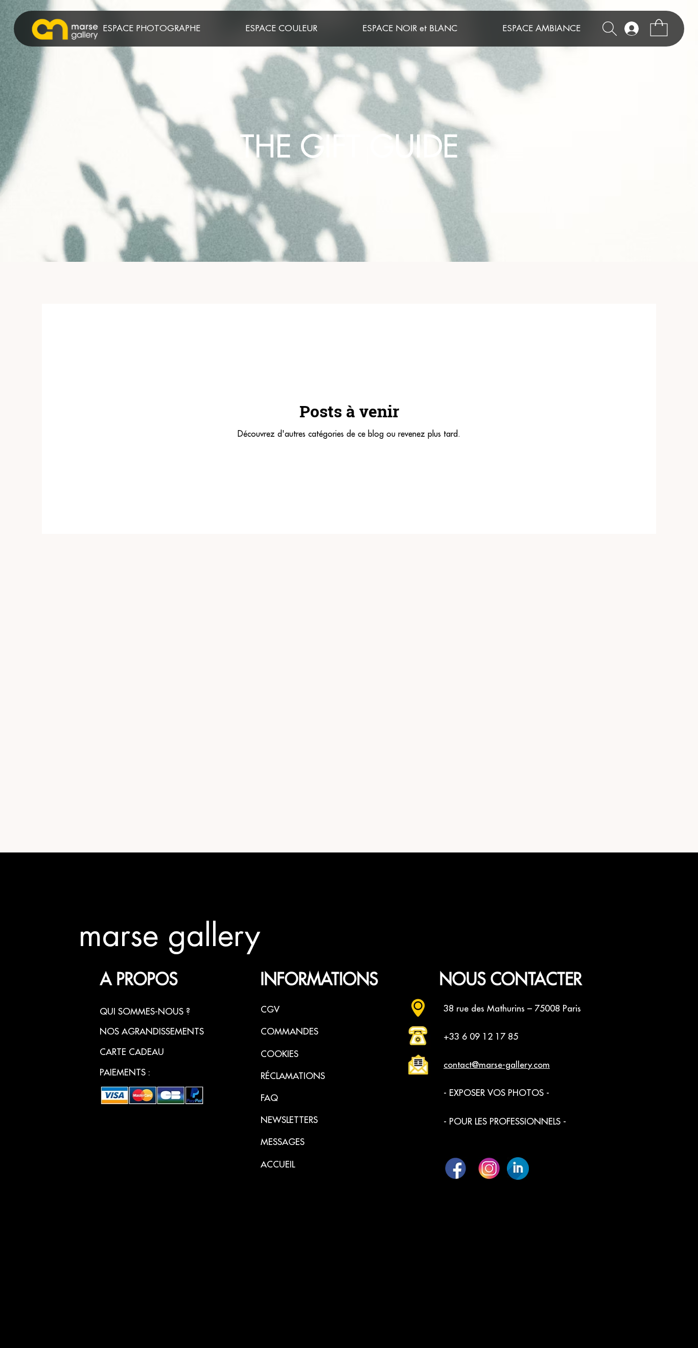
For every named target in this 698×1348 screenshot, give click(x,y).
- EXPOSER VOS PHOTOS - (496, 1093)
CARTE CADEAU (132, 1052)
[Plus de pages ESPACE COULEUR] (342, 28)
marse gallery (169, 936)
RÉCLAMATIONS (293, 1076)
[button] (658, 27)
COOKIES (279, 1054)
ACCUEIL (278, 1164)
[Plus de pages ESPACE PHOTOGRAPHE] (225, 28)
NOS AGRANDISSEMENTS (152, 1031)
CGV (270, 1009)
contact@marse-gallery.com (497, 1065)
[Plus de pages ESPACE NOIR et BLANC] (482, 28)
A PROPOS (139, 980)
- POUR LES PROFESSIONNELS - (505, 1121)
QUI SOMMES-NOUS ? (145, 1011)
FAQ (269, 1098)
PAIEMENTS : (125, 1072)
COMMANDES (289, 1031)
